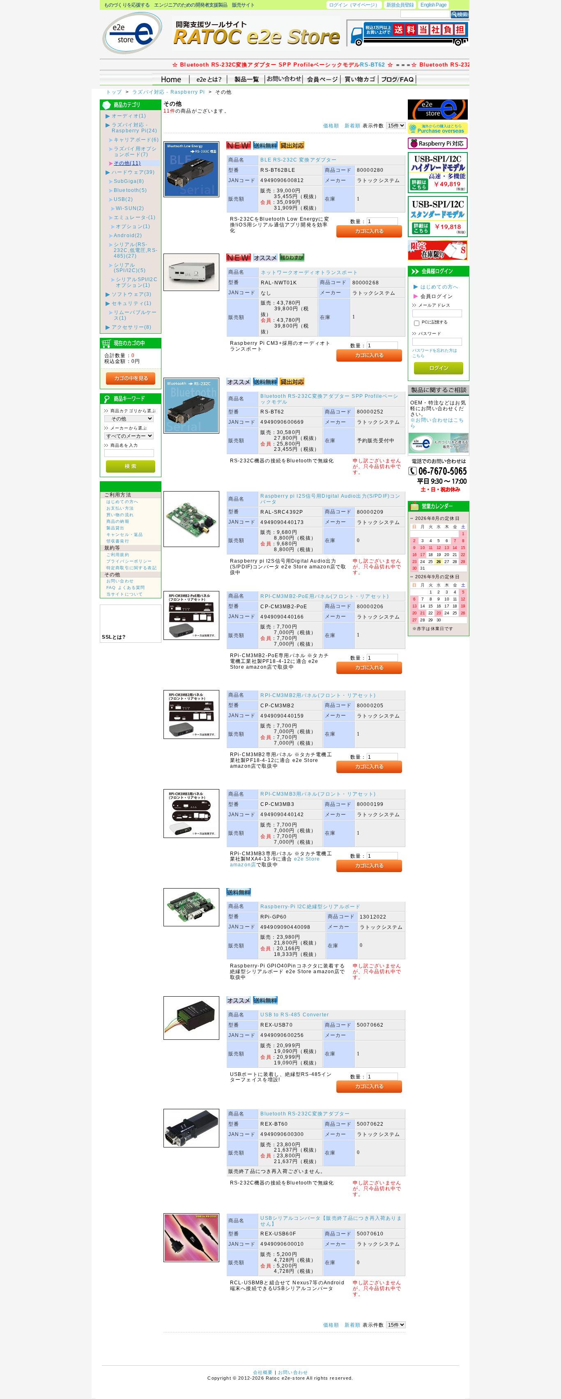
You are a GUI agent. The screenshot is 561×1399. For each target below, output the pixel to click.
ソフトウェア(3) (132, 294)
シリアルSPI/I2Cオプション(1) (137, 282)
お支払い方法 (120, 508)
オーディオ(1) (129, 115)
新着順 (353, 125)
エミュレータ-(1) (135, 217)
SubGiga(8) (129, 181)
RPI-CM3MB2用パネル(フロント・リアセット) (318, 695)
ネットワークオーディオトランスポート (309, 272)
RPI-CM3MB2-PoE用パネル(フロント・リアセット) (324, 596)
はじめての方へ (122, 501)
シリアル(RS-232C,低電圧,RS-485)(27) (136, 250)
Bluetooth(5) (130, 190)
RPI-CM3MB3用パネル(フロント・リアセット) (318, 793)
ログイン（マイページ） (354, 4)
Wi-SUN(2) (130, 208)
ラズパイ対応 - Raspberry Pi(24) (135, 127)
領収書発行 (117, 541)
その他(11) (127, 163)
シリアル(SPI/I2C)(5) (130, 267)
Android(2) (128, 235)
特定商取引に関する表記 (131, 568)
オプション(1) (133, 226)
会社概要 (263, 1372)
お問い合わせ (120, 581)
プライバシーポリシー (129, 561)
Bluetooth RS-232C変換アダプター (305, 1113)
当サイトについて (124, 594)
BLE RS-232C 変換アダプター (298, 159)
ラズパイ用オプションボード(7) (135, 151)
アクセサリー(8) (132, 327)
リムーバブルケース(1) (135, 315)
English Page (433, 4)
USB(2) (123, 199)
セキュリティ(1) (132, 303)
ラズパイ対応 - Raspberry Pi (169, 92)
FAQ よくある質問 (125, 587)
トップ (115, 92)
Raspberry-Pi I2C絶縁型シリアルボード (310, 906)
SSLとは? (113, 637)
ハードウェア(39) (133, 172)
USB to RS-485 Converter (294, 1014)
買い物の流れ (120, 515)
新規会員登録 (400, 4)
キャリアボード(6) (136, 139)
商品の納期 (117, 521)
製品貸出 (115, 528)
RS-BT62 (348, 65)
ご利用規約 (117, 554)
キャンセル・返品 (124, 534)
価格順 (331, 125)
